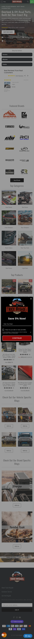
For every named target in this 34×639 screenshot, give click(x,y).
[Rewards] (4, 634)
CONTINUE (17, 338)
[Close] (31, 299)
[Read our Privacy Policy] (31, 332)
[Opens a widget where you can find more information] (27, 636)
